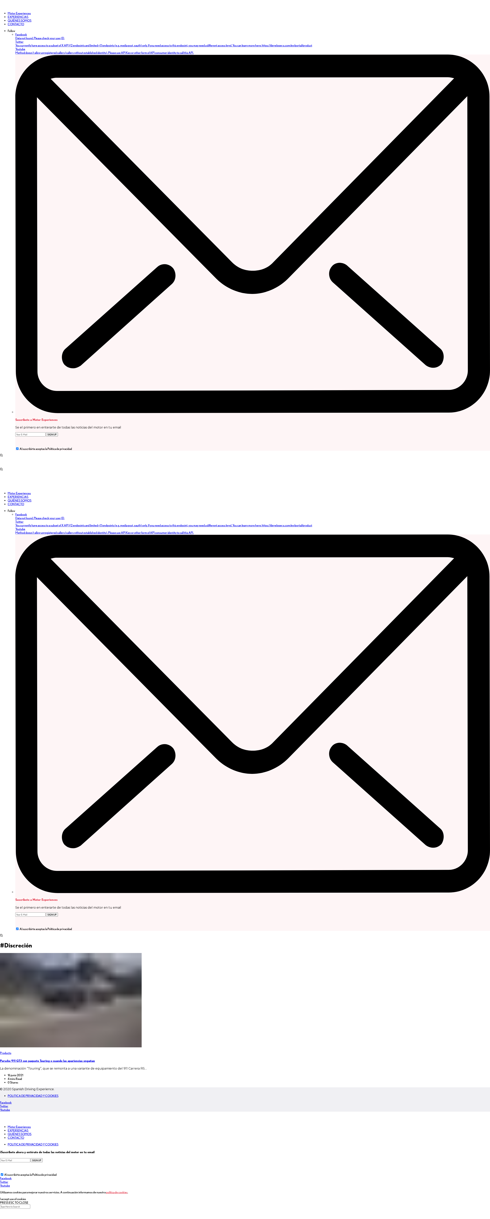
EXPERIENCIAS (18, 1130)
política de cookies (116, 1192)
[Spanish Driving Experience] (5, 6)
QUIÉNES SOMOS (19, 1134)
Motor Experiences (19, 1127)
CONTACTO (16, 1138)
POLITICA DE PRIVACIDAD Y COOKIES (33, 1096)
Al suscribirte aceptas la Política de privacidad (46, 449)
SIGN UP (51, 434)
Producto (5, 1053)
